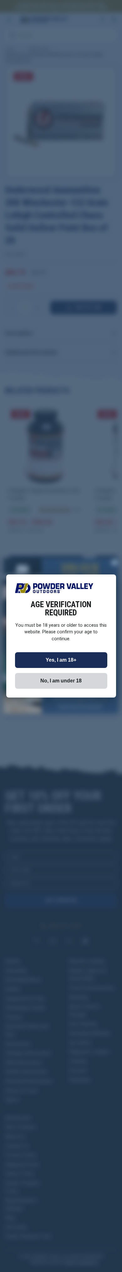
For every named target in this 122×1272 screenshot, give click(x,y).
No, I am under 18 (61, 680)
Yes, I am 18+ (61, 660)
